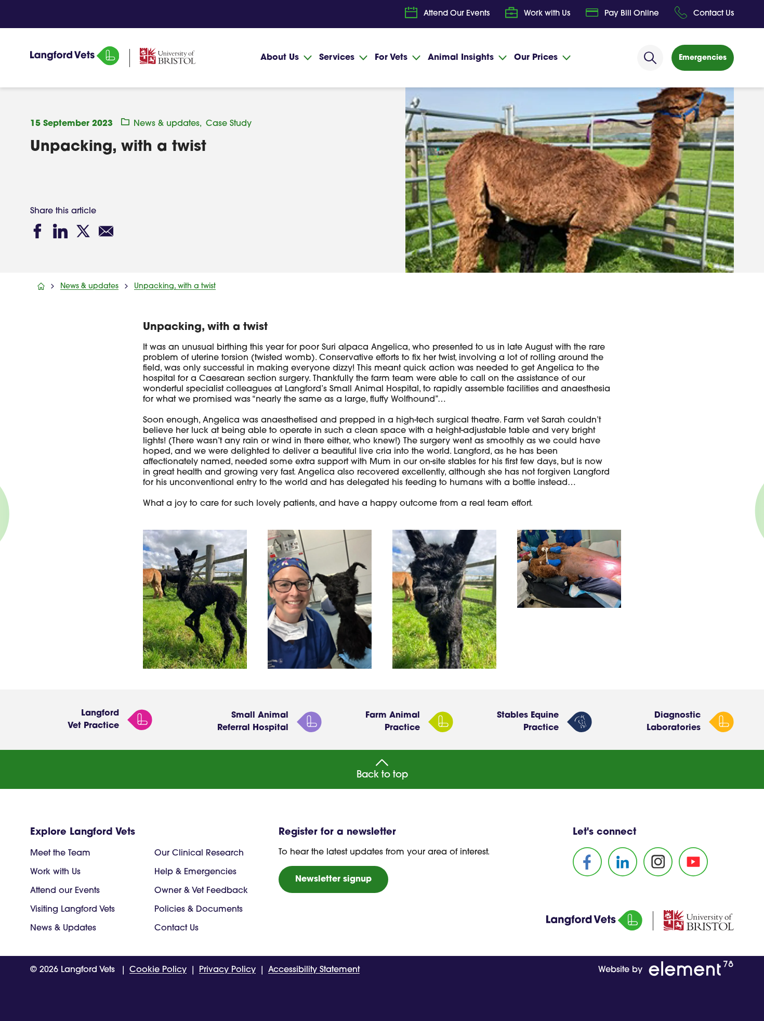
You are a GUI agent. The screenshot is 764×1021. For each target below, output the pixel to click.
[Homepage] (74, 63)
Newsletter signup (333, 879)
